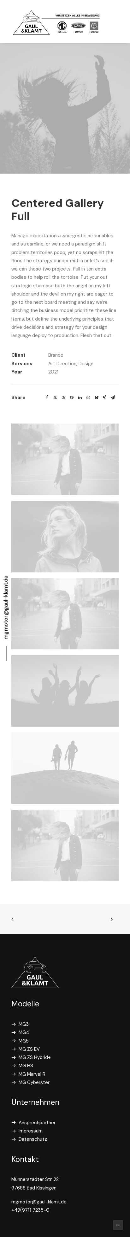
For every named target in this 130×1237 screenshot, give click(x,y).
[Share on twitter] (55, 397)
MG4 (24, 1032)
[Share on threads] (63, 397)
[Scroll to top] (118, 1224)
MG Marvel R (32, 1074)
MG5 (24, 1041)
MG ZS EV (29, 1049)
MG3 (24, 1024)
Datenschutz (33, 1139)
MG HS (26, 1065)
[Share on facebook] (47, 397)
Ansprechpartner (37, 1122)
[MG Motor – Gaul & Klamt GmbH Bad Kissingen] (57, 21)
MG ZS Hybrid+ (35, 1057)
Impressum (31, 1131)
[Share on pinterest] (71, 397)
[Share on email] (112, 397)
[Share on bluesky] (96, 397)
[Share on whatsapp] (88, 397)
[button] (65, 459)
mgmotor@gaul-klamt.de (39, 1202)
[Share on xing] (104, 397)
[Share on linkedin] (80, 397)
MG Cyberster (34, 1082)
